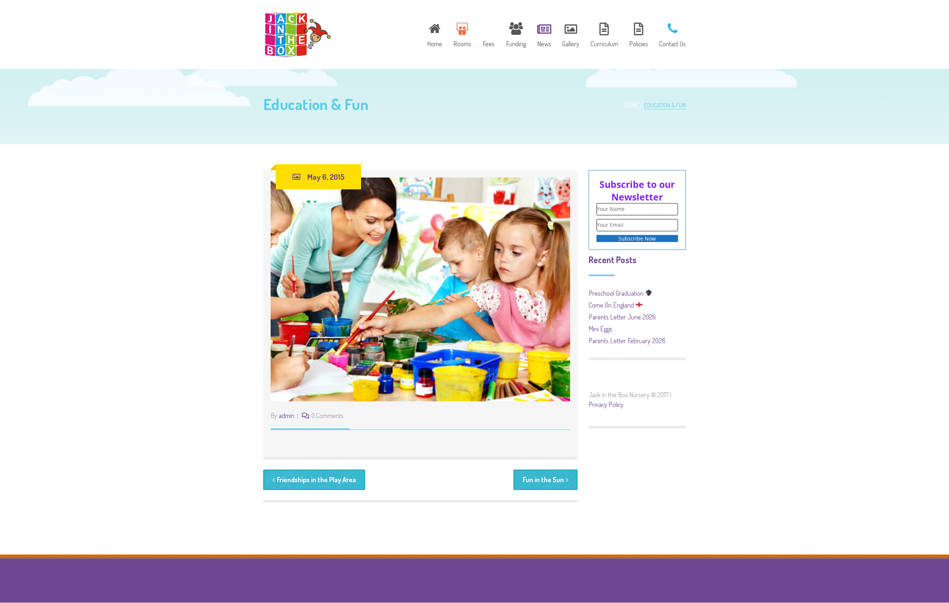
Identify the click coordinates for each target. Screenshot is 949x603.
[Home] (434, 34)
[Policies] (638, 34)
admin (286, 415)
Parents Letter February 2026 (627, 341)
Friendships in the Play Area (316, 480)
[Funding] (516, 34)
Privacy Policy (606, 404)
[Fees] (488, 34)
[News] (544, 34)
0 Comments (327, 415)
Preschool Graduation (617, 293)
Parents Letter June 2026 (622, 317)
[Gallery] (571, 34)
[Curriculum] (604, 34)
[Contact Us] (670, 34)
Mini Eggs (600, 329)
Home (631, 105)
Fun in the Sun (543, 480)
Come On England (612, 305)
